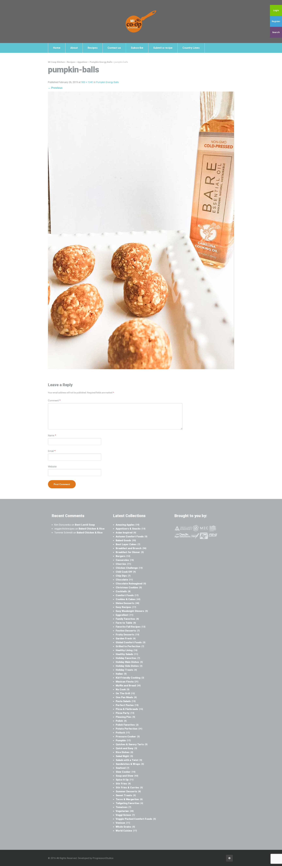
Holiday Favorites (128, 658)
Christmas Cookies (129, 587)
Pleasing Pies (125, 716)
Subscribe (137, 47)
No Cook (122, 689)
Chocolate (124, 579)
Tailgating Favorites (129, 803)
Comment (54, 400)
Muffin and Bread (128, 685)
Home (56, 47)
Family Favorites (127, 618)
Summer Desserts (128, 791)
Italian (121, 673)
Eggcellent (124, 615)
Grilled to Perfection (130, 646)
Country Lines (191, 47)
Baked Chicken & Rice (91, 528)
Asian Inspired (126, 532)
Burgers (123, 556)
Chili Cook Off (126, 571)
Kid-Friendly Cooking (130, 677)
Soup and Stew (127, 775)
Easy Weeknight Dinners (132, 611)
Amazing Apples (127, 524)
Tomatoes (123, 807)
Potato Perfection (129, 728)
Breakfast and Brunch (131, 548)
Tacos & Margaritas (129, 799)
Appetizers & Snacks (130, 528)
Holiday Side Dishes (129, 665)
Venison (123, 822)
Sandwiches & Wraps (130, 764)
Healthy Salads (127, 654)
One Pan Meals (126, 697)
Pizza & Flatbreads (129, 709)
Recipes (93, 47)
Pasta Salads (126, 701)
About (74, 47)
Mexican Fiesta (127, 681)
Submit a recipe (162, 47)
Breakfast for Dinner (130, 552)
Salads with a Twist (129, 760)
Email (51, 451)
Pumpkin (123, 740)
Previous (55, 87)
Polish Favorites (127, 724)
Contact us (114, 47)
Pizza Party (125, 713)
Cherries (123, 564)
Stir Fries (123, 783)
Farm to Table (126, 622)
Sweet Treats (126, 795)
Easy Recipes (126, 607)
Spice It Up (124, 779)
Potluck (123, 732)
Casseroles (125, 560)
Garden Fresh (126, 638)
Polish (121, 720)
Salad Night (124, 756)
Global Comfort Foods (130, 642)
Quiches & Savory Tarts (132, 744)
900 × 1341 (87, 82)
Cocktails (123, 591)
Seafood (122, 767)
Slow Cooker (125, 771)
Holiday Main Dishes (129, 662)
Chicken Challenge (129, 567)
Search (276, 32)
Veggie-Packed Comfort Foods (136, 818)
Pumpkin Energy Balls (107, 82)
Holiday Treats (126, 669)
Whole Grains (125, 826)
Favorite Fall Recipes (130, 626)
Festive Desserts (128, 630)
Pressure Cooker (128, 736)
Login (276, 10)
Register (276, 21)
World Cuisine (126, 830)
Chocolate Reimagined (131, 583)
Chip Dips (123, 575)
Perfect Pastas (127, 705)
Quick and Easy (126, 748)
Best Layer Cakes (128, 544)
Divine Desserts (127, 603)
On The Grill (125, 693)
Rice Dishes (124, 752)
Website (52, 466)
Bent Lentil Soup (85, 524)
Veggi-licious (125, 815)
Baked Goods (126, 540)
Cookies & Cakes (128, 599)
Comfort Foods (127, 595)
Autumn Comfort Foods (131, 536)
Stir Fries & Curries (129, 787)
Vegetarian (125, 811)
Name (52, 435)
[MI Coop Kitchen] (141, 21)
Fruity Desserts (127, 634)
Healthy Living (126, 650)
